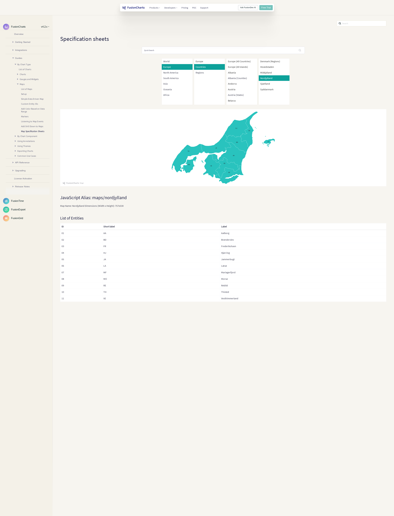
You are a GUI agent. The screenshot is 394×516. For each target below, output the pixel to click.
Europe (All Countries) (239, 61)
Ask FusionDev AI (248, 7)
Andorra (232, 83)
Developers (170, 7)
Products (153, 7)
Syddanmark (266, 89)
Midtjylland (266, 72)
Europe (199, 61)
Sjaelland (265, 83)
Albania (232, 72)
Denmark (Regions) (270, 61)
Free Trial (266, 7)
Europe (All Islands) (238, 66)
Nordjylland (266, 78)
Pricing (184, 7)
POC (194, 7)
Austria (231, 89)
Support (204, 7)
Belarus (232, 100)
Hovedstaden (267, 66)
